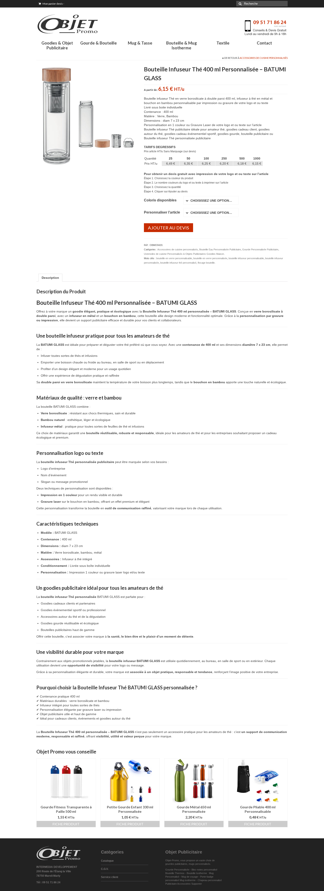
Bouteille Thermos (174, 873)
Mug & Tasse (140, 42)
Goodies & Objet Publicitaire (57, 45)
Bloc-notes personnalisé (204, 869)
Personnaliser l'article (162, 212)
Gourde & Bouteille (98, 42)
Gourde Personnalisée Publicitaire (260, 249)
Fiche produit (66, 824)
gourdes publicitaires (176, 864)
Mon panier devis (53, 3)
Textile (222, 42)
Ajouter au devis (168, 227)
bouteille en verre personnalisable (174, 258)
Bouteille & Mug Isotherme (181, 45)
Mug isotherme (188, 880)
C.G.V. (104, 869)
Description (50, 277)
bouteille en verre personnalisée (210, 258)
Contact (264, 42)
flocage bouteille (206, 262)
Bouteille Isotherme (197, 873)
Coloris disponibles (160, 200)
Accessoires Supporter (189, 883)
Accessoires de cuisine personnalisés (264, 57)
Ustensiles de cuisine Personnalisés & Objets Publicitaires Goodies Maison (184, 254)
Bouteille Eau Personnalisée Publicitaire (220, 249)
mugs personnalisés (199, 864)
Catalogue (107, 860)
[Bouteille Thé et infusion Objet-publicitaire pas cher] (86, 115)
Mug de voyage (189, 876)
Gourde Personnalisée (177, 869)
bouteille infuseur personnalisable (246, 258)
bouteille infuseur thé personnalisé (178, 262)
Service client (109, 877)
